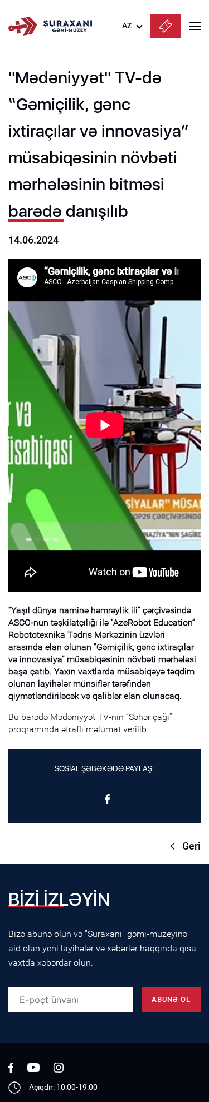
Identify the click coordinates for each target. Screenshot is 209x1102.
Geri (191, 846)
